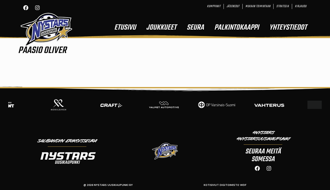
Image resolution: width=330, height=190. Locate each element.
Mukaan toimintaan (257, 6)
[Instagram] (37, 8)
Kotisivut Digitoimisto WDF (225, 185)
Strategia (282, 6)
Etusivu (125, 27)
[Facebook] (26, 8)
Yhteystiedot (288, 27)
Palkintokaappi (236, 27)
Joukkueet (161, 27)
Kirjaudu (301, 6)
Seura (195, 27)
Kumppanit (214, 6)
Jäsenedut (233, 6)
